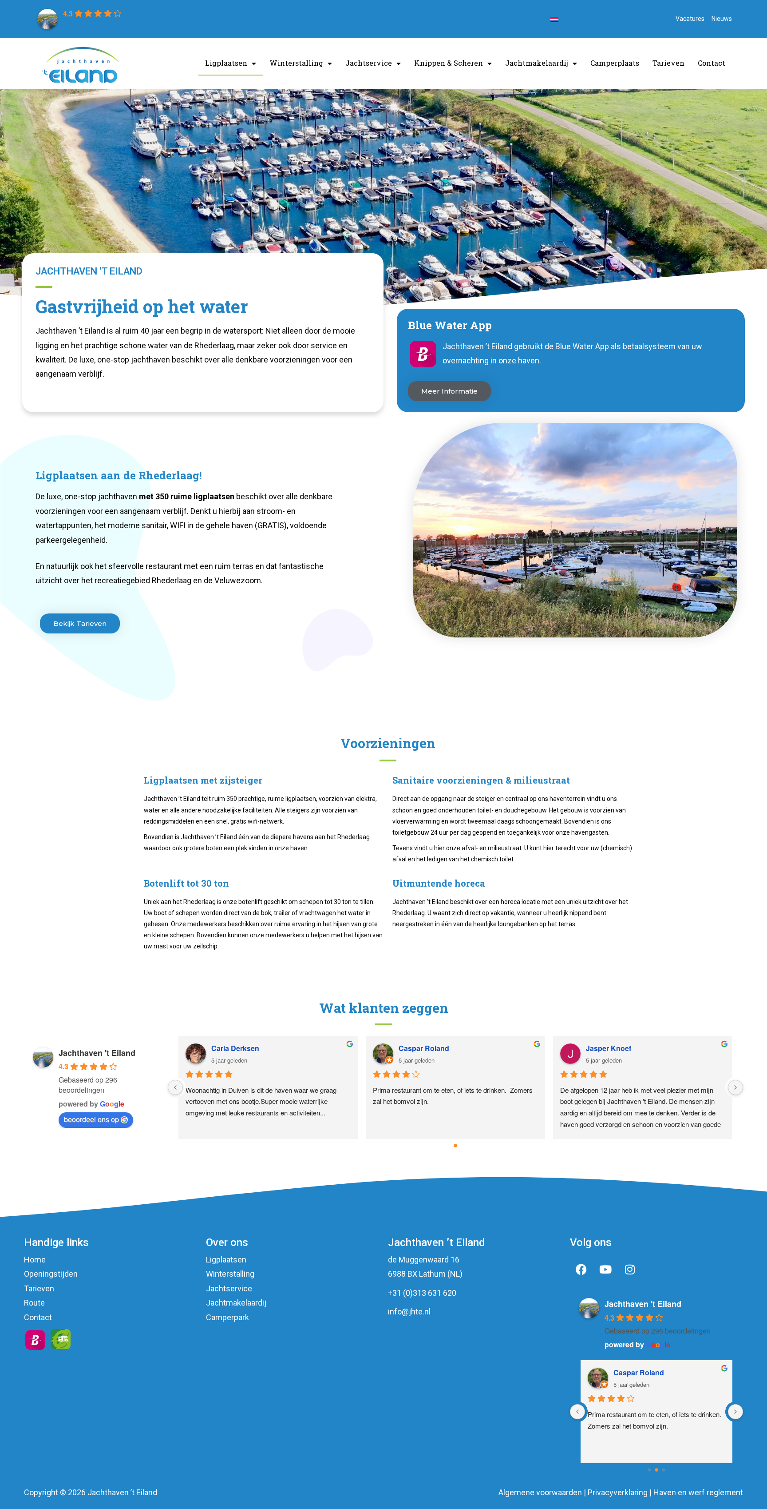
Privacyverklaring (618, 1492)
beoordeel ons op (91, 1119)
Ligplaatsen (226, 63)
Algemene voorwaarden (540, 1492)
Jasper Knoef (608, 1048)
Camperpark (227, 1317)
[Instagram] (630, 1269)
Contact (711, 63)
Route (34, 1302)
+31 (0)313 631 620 (422, 1293)
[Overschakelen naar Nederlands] (554, 19)
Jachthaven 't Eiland (97, 1053)
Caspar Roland (424, 1048)
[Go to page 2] (663, 1470)
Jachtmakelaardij (536, 63)
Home (35, 1259)
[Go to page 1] (656, 1470)
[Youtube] (605, 1269)
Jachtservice (368, 63)
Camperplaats (614, 63)
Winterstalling (296, 63)
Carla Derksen (235, 1048)
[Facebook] (581, 1269)
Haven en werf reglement (698, 1492)
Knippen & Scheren (448, 63)
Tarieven (668, 63)
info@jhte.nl (409, 1311)
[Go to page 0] (455, 1145)
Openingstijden (51, 1273)
